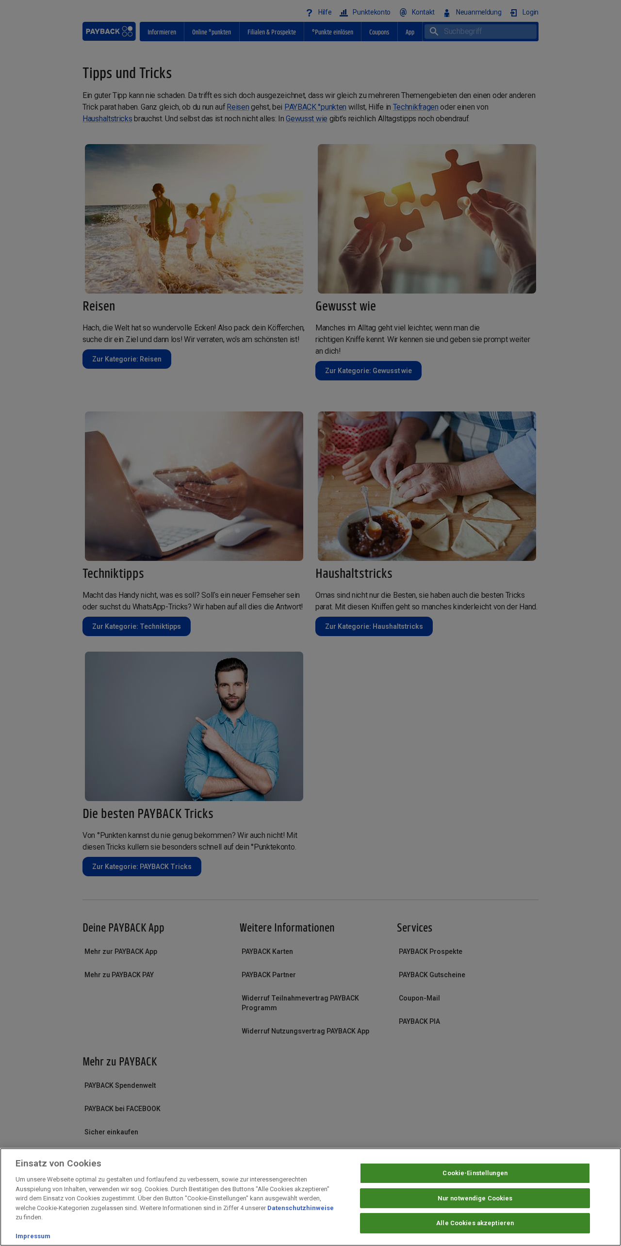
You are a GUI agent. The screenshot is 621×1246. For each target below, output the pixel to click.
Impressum (33, 1236)
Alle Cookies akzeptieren (475, 1223)
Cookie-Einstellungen (474, 1173)
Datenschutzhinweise (300, 1208)
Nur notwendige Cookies (475, 1198)
